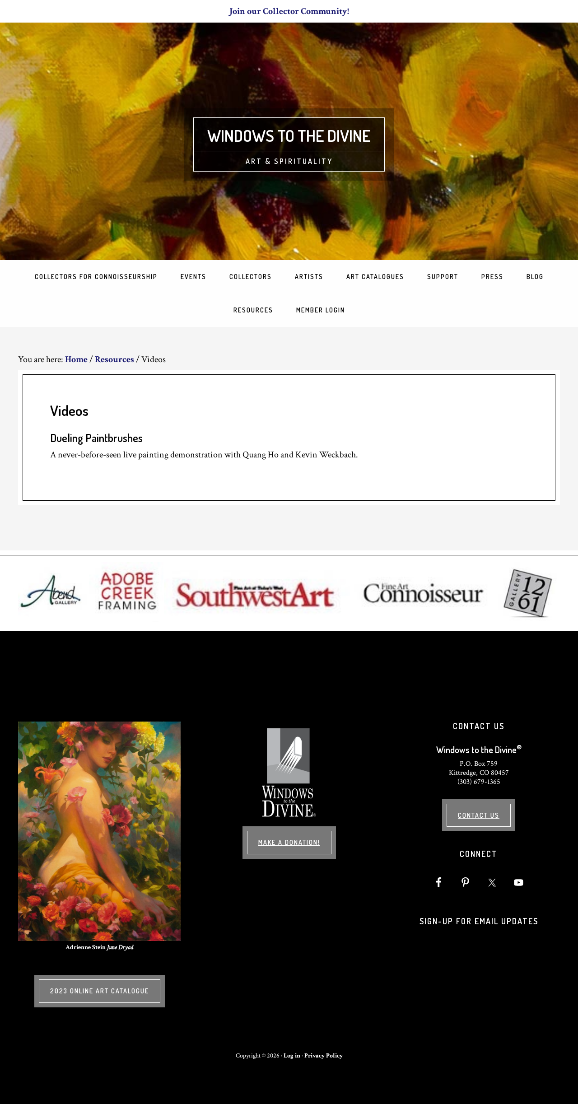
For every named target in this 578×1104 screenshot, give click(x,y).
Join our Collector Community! (289, 11)
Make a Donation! (289, 842)
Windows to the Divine (289, 135)
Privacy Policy (323, 1056)
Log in (292, 1056)
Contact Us (478, 815)
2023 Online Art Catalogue (99, 991)
